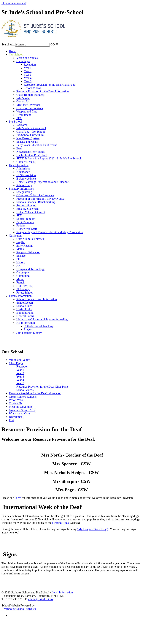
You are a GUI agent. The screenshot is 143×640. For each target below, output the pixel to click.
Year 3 (27, 74)
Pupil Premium (25, 222)
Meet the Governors (28, 104)
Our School (16, 54)
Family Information (20, 295)
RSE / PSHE (24, 285)
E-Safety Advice (26, 178)
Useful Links (24, 309)
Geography (23, 272)
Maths (20, 249)
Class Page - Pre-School (30, 131)
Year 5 (27, 81)
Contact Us (23, 101)
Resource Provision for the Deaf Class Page (49, 84)
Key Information (18, 165)
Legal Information (62, 592)
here (18, 497)
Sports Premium (25, 218)
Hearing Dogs (60, 522)
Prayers (28, 329)
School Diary (24, 185)
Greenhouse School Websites (18, 608)
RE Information (25, 322)
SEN (19, 215)
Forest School (24, 292)
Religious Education (28, 252)
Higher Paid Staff (26, 228)
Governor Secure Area (29, 108)
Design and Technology (30, 269)
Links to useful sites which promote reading (42, 319)
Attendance (23, 171)
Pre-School (15, 121)
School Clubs (24, 306)
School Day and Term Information (36, 299)
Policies (21, 225)
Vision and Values (27, 57)
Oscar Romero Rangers (30, 94)
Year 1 (27, 67)
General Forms (25, 316)
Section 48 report (26, 205)
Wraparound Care (26, 111)
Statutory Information (21, 188)
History (20, 262)
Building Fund (25, 312)
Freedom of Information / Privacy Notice (40, 198)
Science (21, 255)
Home (12, 51)
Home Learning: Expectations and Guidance (42, 181)
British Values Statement (30, 212)
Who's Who (23, 98)
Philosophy (23, 289)
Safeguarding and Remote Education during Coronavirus (49, 232)
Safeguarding (24, 192)
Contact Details (25, 161)
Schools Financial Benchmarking (35, 202)
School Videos (32, 88)
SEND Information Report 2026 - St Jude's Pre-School (48, 158)
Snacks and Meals (27, 141)
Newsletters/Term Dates (30, 151)
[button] (57, 44)
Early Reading (24, 245)
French (20, 282)
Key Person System (27, 138)
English (20, 242)
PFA (19, 118)
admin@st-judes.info (40, 599)
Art (18, 265)
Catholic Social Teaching (38, 326)
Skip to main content (13, 3)
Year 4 (27, 78)
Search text (8, 44)
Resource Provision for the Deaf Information (42, 91)
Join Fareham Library (29, 332)
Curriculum (15, 235)
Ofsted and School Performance (35, 195)
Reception (30, 64)
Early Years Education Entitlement (36, 145)
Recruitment (23, 114)
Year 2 (27, 71)
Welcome (21, 124)
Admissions (23, 168)
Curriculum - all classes (30, 238)
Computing (23, 275)
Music (20, 279)
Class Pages (23, 61)
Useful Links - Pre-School (31, 155)
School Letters (24, 302)
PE (18, 259)
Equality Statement (27, 208)
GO (52, 44)
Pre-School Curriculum (30, 135)
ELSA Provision (26, 175)
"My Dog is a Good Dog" (92, 529)
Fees (19, 148)
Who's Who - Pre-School (31, 128)
